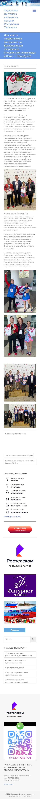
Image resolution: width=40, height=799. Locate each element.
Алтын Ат (14, 481)
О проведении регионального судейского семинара (16, 674)
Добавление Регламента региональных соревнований (16, 681)
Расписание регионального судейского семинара (15, 662)
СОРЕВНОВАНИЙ (20, 529)
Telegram (15, 630)
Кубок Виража (16, 499)
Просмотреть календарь (12, 516)
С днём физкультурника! (14, 668)
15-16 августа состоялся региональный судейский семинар (18, 654)
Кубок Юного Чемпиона (19, 512)
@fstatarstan (8, 784)
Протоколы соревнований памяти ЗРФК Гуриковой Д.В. (20, 462)
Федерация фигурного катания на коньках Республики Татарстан (11, 19)
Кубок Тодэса (15, 487)
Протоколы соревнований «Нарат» (19, 455)
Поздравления (20, 434)
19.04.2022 (15, 66)
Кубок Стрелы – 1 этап (19, 506)
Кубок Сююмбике (17, 493)
